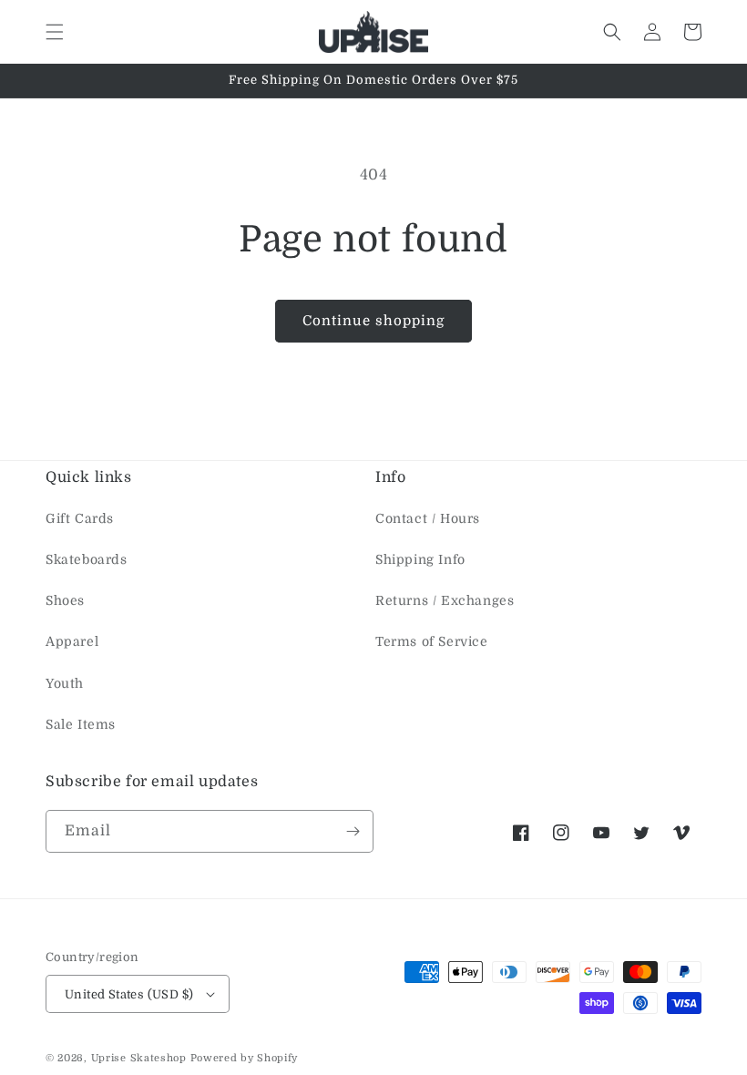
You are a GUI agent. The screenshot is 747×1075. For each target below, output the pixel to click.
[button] (55, 32)
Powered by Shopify (244, 1058)
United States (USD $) (129, 994)
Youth (65, 683)
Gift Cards (80, 518)
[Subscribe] (353, 831)
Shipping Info (420, 559)
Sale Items (81, 724)
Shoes (65, 600)
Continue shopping (373, 320)
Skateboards (87, 559)
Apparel (72, 641)
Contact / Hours (427, 518)
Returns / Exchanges (444, 600)
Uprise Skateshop (139, 1058)
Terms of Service (431, 641)
